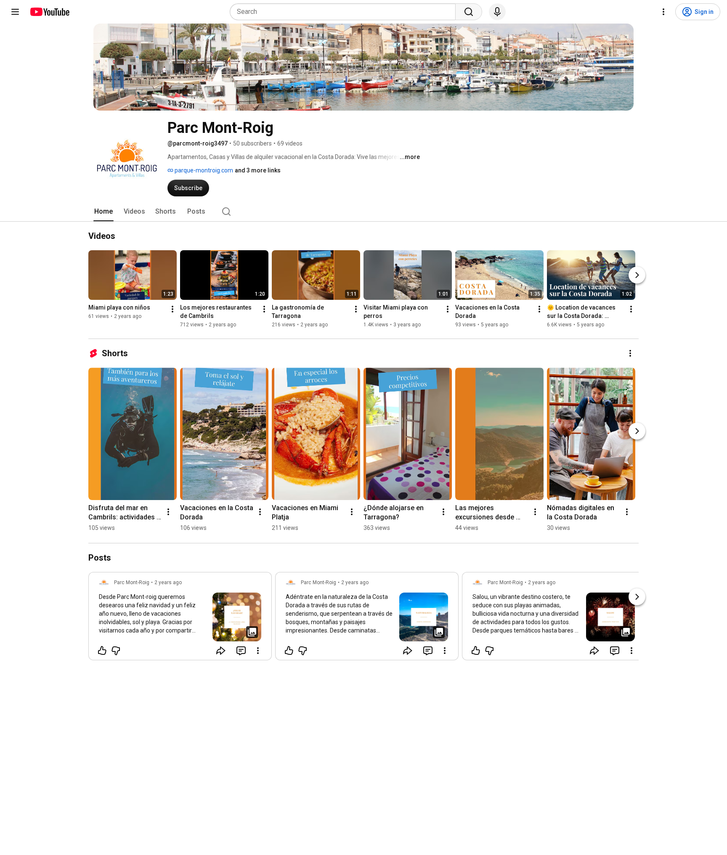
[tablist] (363, 211)
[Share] (220, 650)
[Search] (468, 11)
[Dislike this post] (115, 650)
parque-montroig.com (203, 170)
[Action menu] (257, 650)
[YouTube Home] (49, 12)
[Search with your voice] (497, 11)
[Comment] (241, 650)
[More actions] (172, 309)
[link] (180, 618)
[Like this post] (102, 650)
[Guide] (15, 12)
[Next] (637, 275)
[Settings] (663, 12)
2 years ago (168, 582)
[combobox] (345, 12)
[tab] (103, 211)
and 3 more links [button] (258, 170)
